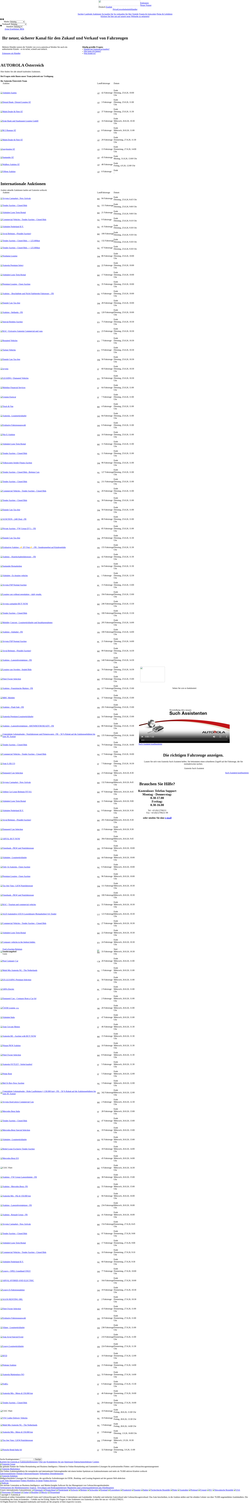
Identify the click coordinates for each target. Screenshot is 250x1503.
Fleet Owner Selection (12, 679)
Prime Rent (7, 1074)
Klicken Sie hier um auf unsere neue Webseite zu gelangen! (125, 16)
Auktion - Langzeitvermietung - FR (17, 660)
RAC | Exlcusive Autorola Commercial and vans (23, 331)
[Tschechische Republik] (159, 1490)
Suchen (81, 14)
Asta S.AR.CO (9, 763)
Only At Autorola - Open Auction (16, 867)
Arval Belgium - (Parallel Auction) (17, 234)
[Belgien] (83, 1490)
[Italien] (144, 1490)
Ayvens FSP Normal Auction (15, 585)
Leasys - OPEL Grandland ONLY (17, 1271)
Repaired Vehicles (10, 340)
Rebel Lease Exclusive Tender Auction (19, 1149)
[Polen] (173, 1490)
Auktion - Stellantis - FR (13, 312)
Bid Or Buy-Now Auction (13, 1083)
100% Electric (8, 989)
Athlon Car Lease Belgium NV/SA (17, 792)
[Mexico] (43, 1492)
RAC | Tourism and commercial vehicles (19, 904)
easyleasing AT (9, 149)
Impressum (68, 1462)
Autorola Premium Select (13, 265)
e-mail (168, 817)
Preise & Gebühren (164, 14)
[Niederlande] (62, 1490)
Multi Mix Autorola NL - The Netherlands (20, 970)
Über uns (42, 1462)
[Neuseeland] (54, 1492)
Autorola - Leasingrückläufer (14, 416)
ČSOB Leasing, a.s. (11, 1008)
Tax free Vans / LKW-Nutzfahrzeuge (18, 886)
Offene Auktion (9, 171)
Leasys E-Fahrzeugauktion (14, 1290)
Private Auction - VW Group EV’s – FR (19, 528)
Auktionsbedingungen (29, 1462)
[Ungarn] (202, 1490)
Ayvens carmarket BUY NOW (15, 604)
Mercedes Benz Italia (11, 1111)
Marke (6, 21)
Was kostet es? (90, 53)
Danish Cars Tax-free (11, 303)
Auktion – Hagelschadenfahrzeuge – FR (19, 557)
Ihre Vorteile (133, 14)
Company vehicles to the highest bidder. (19, 942)
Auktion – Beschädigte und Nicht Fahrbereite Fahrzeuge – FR (28, 293)
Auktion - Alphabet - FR (13, 632)
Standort (9, 26)
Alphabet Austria (10, 93)
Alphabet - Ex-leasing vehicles (15, 575)
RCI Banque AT (9, 130)
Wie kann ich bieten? (92, 51)
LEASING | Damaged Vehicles (16, 378)
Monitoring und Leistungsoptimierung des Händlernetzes (90, 1488)
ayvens (5, 369)
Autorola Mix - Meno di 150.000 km (18, 1393)
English (109, 7)
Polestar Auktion (9, 1365)
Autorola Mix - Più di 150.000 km (17, 1196)
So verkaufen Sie (121, 14)
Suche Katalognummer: (9, 1459)
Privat (115, 9)
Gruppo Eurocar (9, 397)
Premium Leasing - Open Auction (16, 284)
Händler (134, 9)
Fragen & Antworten (147, 14)
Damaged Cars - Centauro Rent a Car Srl (19, 998)
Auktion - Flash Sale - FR (13, 707)
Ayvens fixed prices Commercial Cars (18, 1102)
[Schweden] (93, 1490)
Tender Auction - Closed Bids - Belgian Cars (21, 472)
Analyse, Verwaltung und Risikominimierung (48, 1488)
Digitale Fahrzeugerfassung (27, 1473)
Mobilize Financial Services (14, 387)
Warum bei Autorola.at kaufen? (97, 49)
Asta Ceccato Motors (11, 1027)
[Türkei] (25, 1492)
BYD (5, 1356)
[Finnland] (16, 1492)
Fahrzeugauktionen (8, 1473)
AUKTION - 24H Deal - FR (14, 519)
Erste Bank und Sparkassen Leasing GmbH (20, 121)
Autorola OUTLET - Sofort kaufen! (17, 1064)
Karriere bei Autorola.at (9, 1462)
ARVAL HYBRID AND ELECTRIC (18, 1280)
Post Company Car (10, 961)
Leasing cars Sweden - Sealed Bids (17, 669)
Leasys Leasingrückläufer (13, 1346)
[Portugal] (193, 1490)
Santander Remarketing (12, 566)
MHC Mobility (9, 698)
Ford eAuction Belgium (12, 949)
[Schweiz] (73, 1490)
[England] (103, 1490)
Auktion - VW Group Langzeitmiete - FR (20, 1177)
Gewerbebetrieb (124, 9)
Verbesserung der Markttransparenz (14, 1488)
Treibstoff (6, 24)
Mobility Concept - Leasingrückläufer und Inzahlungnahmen (27, 622)
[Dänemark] (37, 1490)
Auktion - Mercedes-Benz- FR (15, 1186)
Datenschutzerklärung (83, 1462)
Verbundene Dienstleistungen (51, 1473)
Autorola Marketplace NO (13, 1374)
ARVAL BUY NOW (11, 839)
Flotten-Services (50, 1481)
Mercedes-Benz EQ (11, 1158)
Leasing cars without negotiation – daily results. (22, 594)
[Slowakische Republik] (223, 1490)
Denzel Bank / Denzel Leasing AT (17, 102)
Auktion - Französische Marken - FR (18, 688)
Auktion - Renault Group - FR (15, 1215)
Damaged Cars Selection (13, 773)
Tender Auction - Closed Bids (15, 205)
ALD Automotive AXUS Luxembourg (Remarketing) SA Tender (29, 914)
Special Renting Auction (13, 322)
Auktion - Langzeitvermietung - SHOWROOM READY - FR (28, 726)
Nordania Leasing (10, 256)
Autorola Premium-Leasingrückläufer (18, 716)
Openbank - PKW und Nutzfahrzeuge (18, 848)
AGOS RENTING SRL (13, 1299)
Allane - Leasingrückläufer (14, 1327)
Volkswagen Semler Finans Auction (17, 463)
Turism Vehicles (9, 350)
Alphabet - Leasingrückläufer (15, 857)
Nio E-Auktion (9, 434)
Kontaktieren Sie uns (55, 1462)
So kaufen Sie (107, 14)
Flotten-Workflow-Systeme (32, 1481)
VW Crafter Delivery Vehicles (15, 1418)
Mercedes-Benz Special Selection (16, 1130)
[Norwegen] (5, 1492)
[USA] (237, 1490)
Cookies (95, 1462)
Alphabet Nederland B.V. (13, 226)
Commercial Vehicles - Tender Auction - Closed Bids (24, 219)
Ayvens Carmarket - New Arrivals (17, 198)
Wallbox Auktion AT (11, 164)
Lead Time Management (10, 1481)
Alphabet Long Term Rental (14, 212)
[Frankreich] (125, 1490)
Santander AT (8, 157)
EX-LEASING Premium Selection (17, 980)
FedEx (5, 1384)
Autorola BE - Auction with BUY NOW (19, 1036)
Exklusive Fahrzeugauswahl (14, 425)
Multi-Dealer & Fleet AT (13, 111)
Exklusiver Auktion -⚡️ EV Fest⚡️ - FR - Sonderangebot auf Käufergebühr (34, 547)
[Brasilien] (34, 1492)
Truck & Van (8, 406)
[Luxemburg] (114, 1490)
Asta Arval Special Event (13, 1337)
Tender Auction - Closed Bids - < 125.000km (21, 241)
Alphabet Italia (9, 1017)
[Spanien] (136, 1490)
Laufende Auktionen (92, 14)
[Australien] (183, 1490)
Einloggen (144, 3)
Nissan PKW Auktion (12, 1045)
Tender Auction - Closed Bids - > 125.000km (21, 248)
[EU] (209, 1490)
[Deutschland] (49, 1490)
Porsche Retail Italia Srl (12, 1450)
